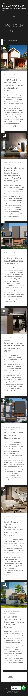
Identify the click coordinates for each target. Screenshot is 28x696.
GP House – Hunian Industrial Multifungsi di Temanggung (13, 261)
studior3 (20, 162)
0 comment (7, 164)
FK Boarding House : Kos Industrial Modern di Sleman (13, 435)
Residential (14, 162)
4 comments (12, 77)
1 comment (12, 255)
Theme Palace (17, 692)
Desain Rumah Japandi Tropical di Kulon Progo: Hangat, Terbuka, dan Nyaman (14, 622)
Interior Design (7, 162)
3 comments (12, 613)
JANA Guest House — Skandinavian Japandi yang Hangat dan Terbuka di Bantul (14, 85)
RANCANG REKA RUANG (13, 6)
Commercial (17, 74)
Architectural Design (9, 74)
